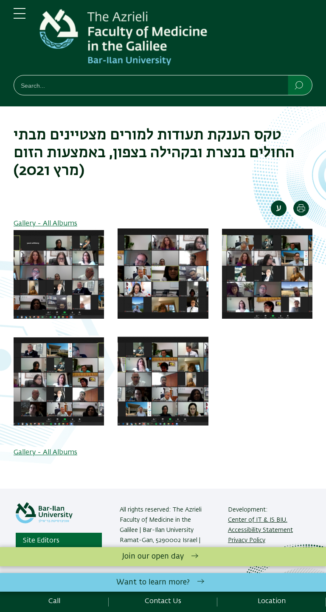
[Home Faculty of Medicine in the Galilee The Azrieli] (175, 39)
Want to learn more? (153, 582)
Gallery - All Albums (45, 223)
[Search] (299, 84)
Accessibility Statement (260, 530)
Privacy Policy (246, 540)
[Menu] (19, 17)
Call (54, 601)
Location (272, 601)
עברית (279, 208)
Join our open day (153, 556)
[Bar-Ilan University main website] (44, 522)
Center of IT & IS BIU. (257, 520)
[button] (59, 317)
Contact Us (163, 601)
